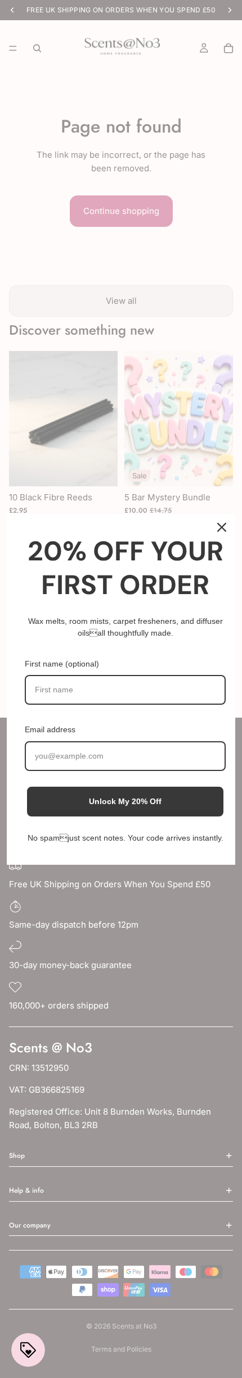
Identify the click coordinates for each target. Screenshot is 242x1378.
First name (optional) (62, 663)
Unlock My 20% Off (125, 801)
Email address (50, 729)
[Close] (221, 527)
